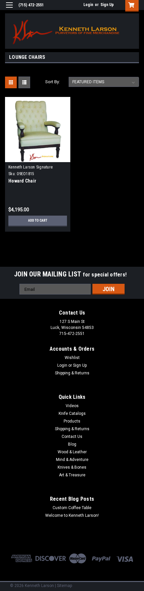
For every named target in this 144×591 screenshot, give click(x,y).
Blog (72, 444)
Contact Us (72, 436)
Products (72, 421)
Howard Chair (22, 181)
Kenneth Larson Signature (30, 167)
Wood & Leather (72, 452)
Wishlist (72, 357)
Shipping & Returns (72, 373)
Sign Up (107, 4)
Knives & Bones (72, 467)
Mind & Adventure (72, 459)
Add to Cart (37, 220)
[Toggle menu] (9, 9)
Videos (72, 405)
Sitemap (64, 585)
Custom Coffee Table (72, 507)
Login (88, 4)
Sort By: (52, 81)
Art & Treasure (72, 475)
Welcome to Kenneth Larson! (72, 515)
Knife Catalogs (72, 413)
